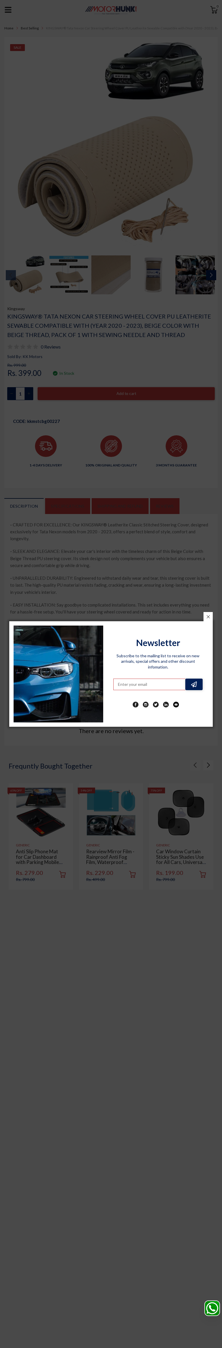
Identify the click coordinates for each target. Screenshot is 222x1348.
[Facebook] (135, 704)
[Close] (208, 616)
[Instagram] (146, 704)
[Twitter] (156, 704)
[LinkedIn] (166, 704)
